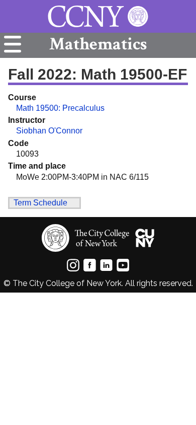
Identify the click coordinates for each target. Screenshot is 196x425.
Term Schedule (40, 202)
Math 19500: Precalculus (60, 108)
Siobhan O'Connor (49, 130)
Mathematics (98, 44)
